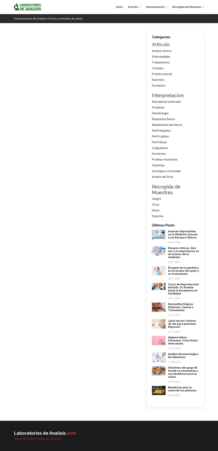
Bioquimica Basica (163, 119)
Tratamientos (160, 62)
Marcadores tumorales (166, 102)
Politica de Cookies (24, 438)
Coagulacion (160, 148)
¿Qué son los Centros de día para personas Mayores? (182, 323)
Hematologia (160, 113)
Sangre (156, 199)
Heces (156, 210)
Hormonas (159, 154)
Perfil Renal (159, 142)
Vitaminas (158, 165)
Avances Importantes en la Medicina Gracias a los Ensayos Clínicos (183, 234)
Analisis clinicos (162, 51)
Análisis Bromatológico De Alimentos (183, 356)
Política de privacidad (49, 438)
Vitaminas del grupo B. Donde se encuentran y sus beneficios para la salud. (183, 372)
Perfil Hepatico (161, 130)
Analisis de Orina (162, 177)
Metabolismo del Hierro (167, 125)
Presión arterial (162, 74)
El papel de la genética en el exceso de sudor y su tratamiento (183, 270)
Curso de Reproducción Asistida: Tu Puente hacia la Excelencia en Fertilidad (183, 289)
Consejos (158, 68)
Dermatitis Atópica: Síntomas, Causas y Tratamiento (180, 307)
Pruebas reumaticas (164, 159)
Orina (155, 204)
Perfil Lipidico (160, 136)
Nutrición (158, 80)
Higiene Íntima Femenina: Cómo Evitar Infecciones (183, 340)
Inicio (119, 6)
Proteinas (158, 107)
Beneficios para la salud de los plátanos (182, 389)
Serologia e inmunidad (166, 171)
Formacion (158, 85)
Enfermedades (161, 56)
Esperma (157, 216)
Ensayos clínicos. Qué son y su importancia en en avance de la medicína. (183, 252)
